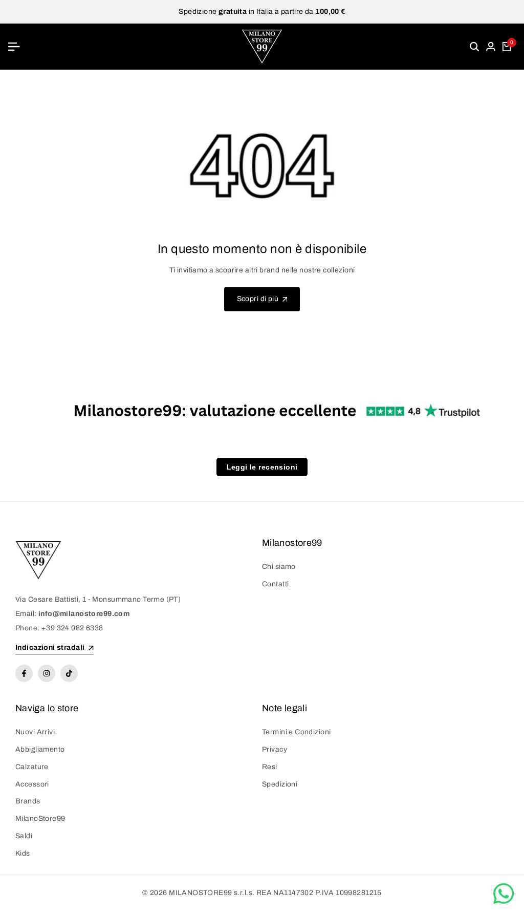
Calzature (32, 767)
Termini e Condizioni (296, 732)
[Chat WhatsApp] (503, 893)
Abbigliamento (39, 749)
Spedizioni (279, 784)
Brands (27, 801)
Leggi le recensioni (262, 467)
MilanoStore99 (40, 818)
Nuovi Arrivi (35, 732)
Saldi (23, 836)
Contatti (275, 584)
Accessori (32, 784)
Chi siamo (279, 566)
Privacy (274, 749)
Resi (269, 767)
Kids (22, 853)
